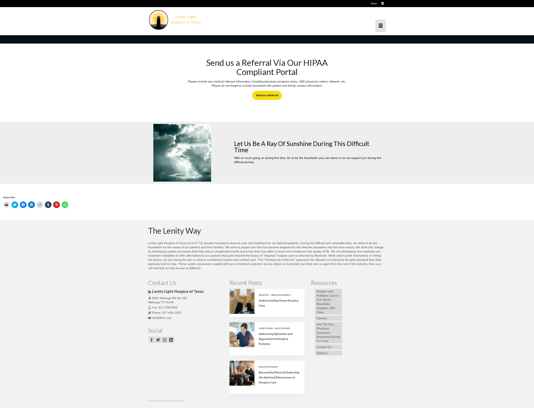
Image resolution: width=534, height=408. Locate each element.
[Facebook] (152, 340)
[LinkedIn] (171, 340)
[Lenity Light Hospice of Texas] (185, 19)
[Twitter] (158, 340)
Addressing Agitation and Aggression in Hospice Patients (275, 339)
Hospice (264, 295)
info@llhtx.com (161, 317)
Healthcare (282, 328)
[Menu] (380, 26)
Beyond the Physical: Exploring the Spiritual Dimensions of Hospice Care (279, 377)
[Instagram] (165, 340)
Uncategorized (280, 295)
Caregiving (266, 328)
